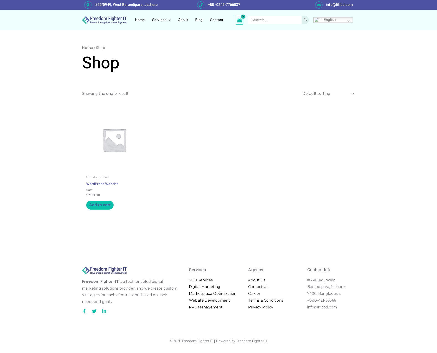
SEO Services (201, 280)
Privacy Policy (260, 307)
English (329, 20)
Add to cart (100, 205)
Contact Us (258, 287)
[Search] (305, 20)
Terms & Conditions (265, 300)
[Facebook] (84, 311)
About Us (256, 280)
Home (87, 48)
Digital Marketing (204, 287)
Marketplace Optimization (212, 293)
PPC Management (206, 307)
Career (254, 293)
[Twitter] (94, 311)
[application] (168, 20)
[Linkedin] (104, 311)
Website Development (209, 300)
